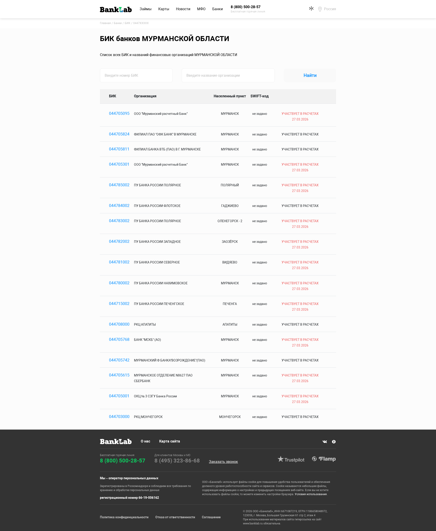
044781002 (119, 262)
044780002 (119, 282)
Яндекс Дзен (334, 442)
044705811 (119, 149)
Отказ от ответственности (175, 517)
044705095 (119, 113)
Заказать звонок (223, 462)
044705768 (119, 339)
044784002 (119, 205)
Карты (163, 9)
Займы (145, 9)
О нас (145, 441)
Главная (105, 23)
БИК (127, 23)
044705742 (119, 360)
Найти (310, 75)
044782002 (119, 241)
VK (324, 442)
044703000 (119, 416)
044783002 (119, 220)
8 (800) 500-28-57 (122, 460)
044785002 (119, 184)
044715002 (119, 303)
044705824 (119, 134)
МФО (201, 9)
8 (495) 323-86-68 (177, 460)
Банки (217, 9)
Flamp (324, 459)
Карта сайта (169, 441)
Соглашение (211, 517)
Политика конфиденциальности (124, 517)
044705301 (119, 164)
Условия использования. (311, 494)
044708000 (119, 324)
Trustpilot (291, 459)
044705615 (119, 375)
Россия (330, 9)
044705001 (119, 395)
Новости (183, 9)
